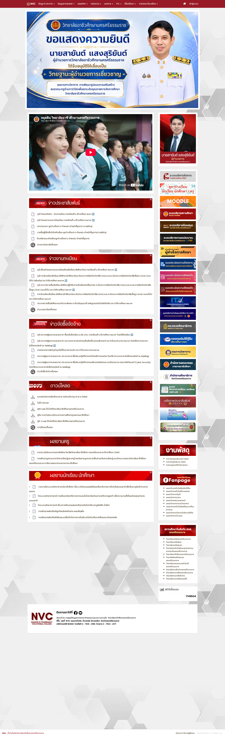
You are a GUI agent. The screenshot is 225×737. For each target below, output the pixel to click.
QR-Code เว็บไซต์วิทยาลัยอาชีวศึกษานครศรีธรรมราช (61, 414)
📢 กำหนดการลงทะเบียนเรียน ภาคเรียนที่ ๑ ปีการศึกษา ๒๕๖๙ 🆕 (66, 213)
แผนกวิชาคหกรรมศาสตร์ (176, 494)
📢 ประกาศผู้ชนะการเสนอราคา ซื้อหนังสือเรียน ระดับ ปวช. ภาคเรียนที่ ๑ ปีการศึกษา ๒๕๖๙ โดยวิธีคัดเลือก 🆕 (85, 328)
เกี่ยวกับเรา (129, 3)
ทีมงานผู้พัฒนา (189, 733)
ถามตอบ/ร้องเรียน (147, 3)
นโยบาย (179, 733)
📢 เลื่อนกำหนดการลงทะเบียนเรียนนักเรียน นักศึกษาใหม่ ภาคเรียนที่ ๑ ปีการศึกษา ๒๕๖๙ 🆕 (77, 263)
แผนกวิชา (82, 3)
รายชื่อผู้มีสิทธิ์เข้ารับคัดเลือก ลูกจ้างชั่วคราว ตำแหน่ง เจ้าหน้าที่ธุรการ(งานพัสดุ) (71, 226)
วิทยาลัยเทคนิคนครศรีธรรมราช (178, 532)
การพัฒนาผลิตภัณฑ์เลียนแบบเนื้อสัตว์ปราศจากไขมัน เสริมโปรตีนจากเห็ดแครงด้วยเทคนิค (77, 511)
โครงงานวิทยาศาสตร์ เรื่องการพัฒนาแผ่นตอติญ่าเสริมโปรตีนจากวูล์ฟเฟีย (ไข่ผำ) (73, 498)
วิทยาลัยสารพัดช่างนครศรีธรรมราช (180, 563)
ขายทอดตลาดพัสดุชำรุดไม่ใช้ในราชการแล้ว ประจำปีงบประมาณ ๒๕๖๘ (68, 343)
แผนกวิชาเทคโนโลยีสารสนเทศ (178, 485)
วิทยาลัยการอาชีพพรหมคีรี (176, 572)
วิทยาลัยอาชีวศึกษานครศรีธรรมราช (180, 548)
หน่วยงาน (95, 3)
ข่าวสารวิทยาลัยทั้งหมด (47, 238)
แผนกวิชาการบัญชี (173, 488)
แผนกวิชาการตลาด (173, 491)
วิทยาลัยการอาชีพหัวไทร (175, 569)
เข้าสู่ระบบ (193, 3)
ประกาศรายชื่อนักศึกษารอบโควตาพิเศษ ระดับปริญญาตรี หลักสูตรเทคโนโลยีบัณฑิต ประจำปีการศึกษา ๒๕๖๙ (85, 297)
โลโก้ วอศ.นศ (43, 396)
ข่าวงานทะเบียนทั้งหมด (47, 303)
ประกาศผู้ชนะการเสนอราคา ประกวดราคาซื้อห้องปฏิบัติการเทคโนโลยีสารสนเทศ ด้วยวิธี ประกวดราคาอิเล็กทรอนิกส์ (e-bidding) (93, 349)
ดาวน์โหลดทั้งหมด (45, 420)
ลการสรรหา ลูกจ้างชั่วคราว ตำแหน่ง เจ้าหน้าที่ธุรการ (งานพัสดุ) (64, 219)
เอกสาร (108, 3)
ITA (118, 3)
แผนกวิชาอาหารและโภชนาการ (177, 497)
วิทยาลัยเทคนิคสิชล (173, 535)
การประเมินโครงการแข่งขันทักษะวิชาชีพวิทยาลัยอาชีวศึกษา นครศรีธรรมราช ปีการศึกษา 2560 (78, 446)
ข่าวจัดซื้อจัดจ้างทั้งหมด (47, 365)
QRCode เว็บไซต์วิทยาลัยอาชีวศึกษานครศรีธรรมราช (60, 402)
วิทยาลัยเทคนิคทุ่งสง (174, 538)
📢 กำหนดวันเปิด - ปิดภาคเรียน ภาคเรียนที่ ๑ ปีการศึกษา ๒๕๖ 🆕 (65, 207)
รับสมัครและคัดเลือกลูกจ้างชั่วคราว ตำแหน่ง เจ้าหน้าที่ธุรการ (63, 232)
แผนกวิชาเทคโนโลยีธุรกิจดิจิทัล (178, 481)
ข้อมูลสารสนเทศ (65, 3)
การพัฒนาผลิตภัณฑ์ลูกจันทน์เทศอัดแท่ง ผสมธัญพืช (61, 504)
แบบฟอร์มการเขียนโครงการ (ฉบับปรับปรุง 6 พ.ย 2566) (62, 390)
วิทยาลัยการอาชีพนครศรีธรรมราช (179, 566)
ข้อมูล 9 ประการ (45, 3)
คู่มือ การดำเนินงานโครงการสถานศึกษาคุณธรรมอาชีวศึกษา (63, 408)
